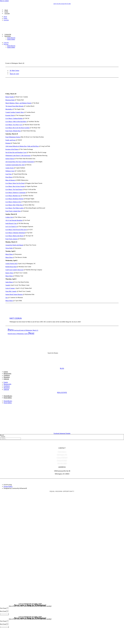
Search (2, 435)
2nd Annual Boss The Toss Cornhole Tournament (19, 161)
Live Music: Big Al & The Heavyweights (17, 127)
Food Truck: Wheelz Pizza (13, 131)
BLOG (62, 368)
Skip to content (4, 1)
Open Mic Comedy (11, 291)
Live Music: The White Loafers (14, 208)
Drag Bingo (8, 177)
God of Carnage (10, 288)
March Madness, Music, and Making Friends (18, 103)
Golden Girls (9, 217)
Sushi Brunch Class (11, 223)
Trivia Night (8, 248)
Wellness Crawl (9, 171)
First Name (3, 608)
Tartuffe (7, 285)
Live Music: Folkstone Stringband (15, 232)
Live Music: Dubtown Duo (13, 202)
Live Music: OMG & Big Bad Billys (16, 121)
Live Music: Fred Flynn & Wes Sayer (16, 229)
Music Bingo (9, 254)
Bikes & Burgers (10, 180)
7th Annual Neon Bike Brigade (14, 106)
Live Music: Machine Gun (13, 195)
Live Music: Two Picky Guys (13, 124)
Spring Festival (9, 158)
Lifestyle (6, 379)
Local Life (7, 13)
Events (6, 12)
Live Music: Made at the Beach (14, 236)
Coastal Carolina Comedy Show (14, 112)
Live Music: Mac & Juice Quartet (15, 186)
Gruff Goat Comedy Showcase (14, 270)
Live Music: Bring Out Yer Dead (14, 183)
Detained (8, 143)
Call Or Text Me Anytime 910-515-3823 (62, 3)
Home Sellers (11, 39)
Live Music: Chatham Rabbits (14, 118)
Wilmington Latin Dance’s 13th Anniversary (18, 155)
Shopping (7, 377)
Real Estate (8, 36)
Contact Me (8, 34)
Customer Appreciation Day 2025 (15, 165)
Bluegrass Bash (9, 100)
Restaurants (7, 373)
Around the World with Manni (14, 245)
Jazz (6, 297)
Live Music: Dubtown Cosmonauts (15, 192)
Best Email (3, 611)
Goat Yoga (8, 174)
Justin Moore (9, 282)
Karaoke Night (9, 115)
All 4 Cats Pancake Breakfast (13, 220)
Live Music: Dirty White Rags (14, 205)
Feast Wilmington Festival (12, 137)
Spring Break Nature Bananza (14, 294)
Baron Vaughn (9, 97)
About (6, 10)
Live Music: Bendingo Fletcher (14, 198)
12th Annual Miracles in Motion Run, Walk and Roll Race (22, 146)
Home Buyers (11, 38)
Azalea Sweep (9, 168)
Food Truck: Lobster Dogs (13, 211)
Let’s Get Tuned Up (11, 226)
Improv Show (9, 273)
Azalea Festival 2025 (11, 263)
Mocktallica (8, 109)
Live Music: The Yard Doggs (13, 189)
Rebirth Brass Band (11, 266)
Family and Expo (10, 140)
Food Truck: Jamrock (11, 239)
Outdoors (7, 375)
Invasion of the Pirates (11, 149)
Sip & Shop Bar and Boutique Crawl (16, 152)
